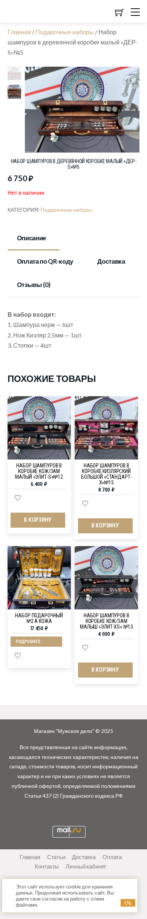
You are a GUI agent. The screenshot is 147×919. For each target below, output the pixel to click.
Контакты (47, 866)
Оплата (112, 856)
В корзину (37, 520)
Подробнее (28, 641)
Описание (31, 238)
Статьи (56, 856)
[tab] (34, 238)
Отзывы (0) (34, 285)
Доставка (111, 261)
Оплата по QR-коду (45, 261)
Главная (19, 31)
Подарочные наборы (64, 31)
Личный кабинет (86, 866)
